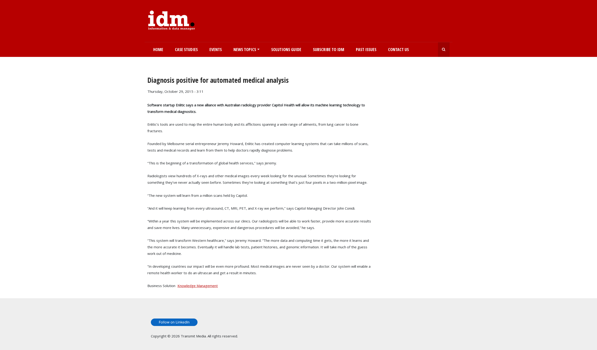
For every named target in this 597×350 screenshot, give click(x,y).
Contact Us (398, 49)
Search (444, 49)
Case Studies (186, 49)
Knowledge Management (197, 285)
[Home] (171, 19)
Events (215, 49)
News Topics (244, 49)
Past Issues (366, 49)
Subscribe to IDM (328, 49)
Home (158, 49)
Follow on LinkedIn (174, 322)
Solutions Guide (286, 49)
